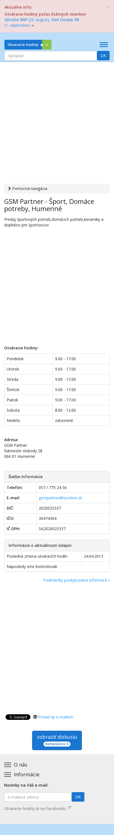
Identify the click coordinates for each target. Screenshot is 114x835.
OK (103, 55)
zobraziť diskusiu (57, 739)
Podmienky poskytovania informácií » (76, 580)
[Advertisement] (57, 123)
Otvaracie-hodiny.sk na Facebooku (36, 808)
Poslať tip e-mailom (55, 717)
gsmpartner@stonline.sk (60, 497)
